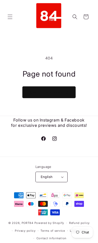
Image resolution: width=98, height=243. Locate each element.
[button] (10, 16)
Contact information (51, 238)
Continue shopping (49, 92)
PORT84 (27, 223)
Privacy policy (25, 230)
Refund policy (79, 223)
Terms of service (52, 230)
